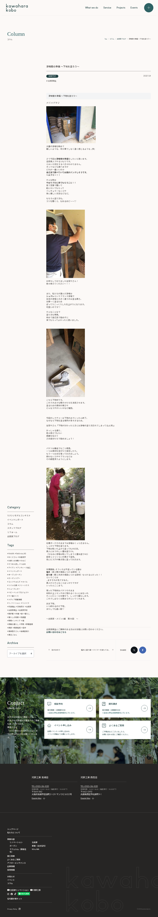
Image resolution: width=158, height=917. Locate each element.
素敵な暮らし (13, 624)
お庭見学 (22, 557)
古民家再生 (52, 81)
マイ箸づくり (13, 596)
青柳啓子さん (13, 631)
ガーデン (13, 846)
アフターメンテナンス (16, 863)
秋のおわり (56, 650)
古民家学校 (23, 610)
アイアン (11, 568)
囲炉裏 (11, 614)
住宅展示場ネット (14, 899)
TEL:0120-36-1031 (40, 786)
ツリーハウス (24, 585)
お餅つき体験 (13, 561)
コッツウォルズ (14, 582)
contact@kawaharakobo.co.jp (21, 730)
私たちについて (13, 832)
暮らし (27, 614)
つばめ (23, 564)
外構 (17, 614)
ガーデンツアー (14, 578)
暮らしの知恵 (13, 617)
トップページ (12, 829)
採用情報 (11, 870)
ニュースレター (14, 589)
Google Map (36, 798)
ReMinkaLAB (21, 554)
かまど (23, 561)
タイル (24, 582)
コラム (10, 524)
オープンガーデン (15, 575)
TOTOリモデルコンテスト (19, 515)
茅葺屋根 (29, 624)
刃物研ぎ (20, 607)
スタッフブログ (14, 528)
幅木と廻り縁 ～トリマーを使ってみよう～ (95, 650)
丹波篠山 (11, 607)
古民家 (28, 607)
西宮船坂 (17, 628)
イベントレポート (15, 519)
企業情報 (11, 866)
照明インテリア (14, 621)
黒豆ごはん (12, 635)
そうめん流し (13, 564)
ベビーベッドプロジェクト (18, 592)
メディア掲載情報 (15, 599)
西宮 (10, 628)
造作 (24, 628)
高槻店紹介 (25, 631)
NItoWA (11, 554)
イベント (11, 880)
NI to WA (35, 849)
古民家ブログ (52, 76)
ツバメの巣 (12, 585)
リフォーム (12, 532)
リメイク (25, 603)
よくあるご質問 (13, 859)
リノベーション (14, 603)
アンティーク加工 (24, 568)
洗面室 (23, 617)
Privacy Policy (12, 909)
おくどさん (12, 557)
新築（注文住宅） (39, 846)
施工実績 (11, 856)
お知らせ (11, 876)
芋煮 (22, 624)
